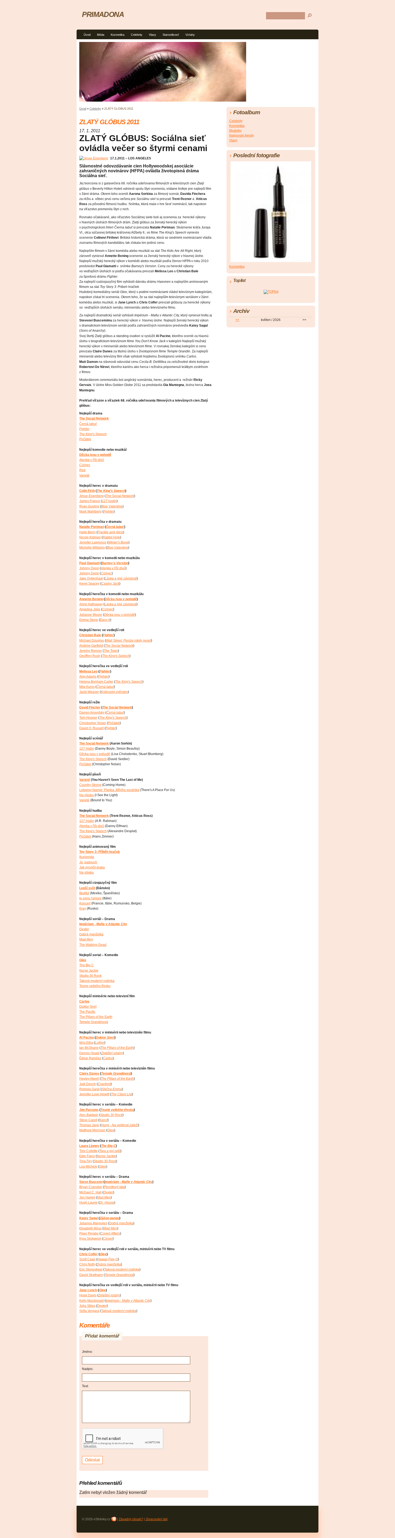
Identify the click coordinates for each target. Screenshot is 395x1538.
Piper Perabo (89, 1233)
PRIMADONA (103, 14)
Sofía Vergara (89, 1311)
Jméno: (87, 1352)
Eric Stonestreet (90, 1269)
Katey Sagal (88, 1218)
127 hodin (86, 748)
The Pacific (87, 1012)
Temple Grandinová (93, 1022)
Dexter (84, 929)
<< (237, 320)
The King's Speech (93, 434)
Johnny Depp (89, 568)
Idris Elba (86, 1043)
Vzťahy (190, 34)
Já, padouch (88, 862)
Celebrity (136, 34)
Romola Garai (89, 1089)
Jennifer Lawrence (92, 542)
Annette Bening (91, 599)
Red (82, 470)
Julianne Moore (90, 615)
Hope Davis (87, 1295)
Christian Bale (90, 635)
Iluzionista (86, 857)
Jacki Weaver (89, 692)
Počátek (85, 439)
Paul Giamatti (89, 563)
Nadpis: (87, 1369)
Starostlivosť (171, 34)
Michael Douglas (91, 640)
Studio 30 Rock (90, 976)
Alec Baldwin (88, 1115)
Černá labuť (88, 424)
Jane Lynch (88, 1290)
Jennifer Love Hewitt (94, 1094)
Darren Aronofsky (92, 712)
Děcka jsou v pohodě (95, 455)
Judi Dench (87, 1084)
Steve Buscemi (91, 1182)
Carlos (84, 1001)
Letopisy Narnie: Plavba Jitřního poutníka (109, 790)
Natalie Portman (91, 527)
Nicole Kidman (90, 537)
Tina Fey (85, 1161)
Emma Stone (88, 620)
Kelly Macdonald (91, 1301)
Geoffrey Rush (89, 656)
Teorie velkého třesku (94, 986)
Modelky (235, 131)
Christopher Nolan (92, 723)
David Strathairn (91, 1275)
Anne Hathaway (91, 604)
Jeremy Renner (90, 651)
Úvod (87, 34)
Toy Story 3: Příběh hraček (99, 852)
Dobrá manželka (91, 934)
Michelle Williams (92, 547)
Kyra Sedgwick (90, 1238)
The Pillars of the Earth (95, 1017)
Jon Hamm (87, 1197)
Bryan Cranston (90, 1187)
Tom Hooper (88, 718)
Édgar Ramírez (90, 1058)
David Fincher (89, 707)
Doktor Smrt (87, 1006)
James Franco (89, 501)
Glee (82, 960)
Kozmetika (117, 34)
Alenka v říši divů (91, 460)
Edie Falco (87, 1156)
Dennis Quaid (89, 1053)
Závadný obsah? (131, 1519)
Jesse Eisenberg (91, 496)
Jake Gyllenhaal (91, 578)
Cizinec (84, 465)
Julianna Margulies (93, 1223)
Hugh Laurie (88, 1202)
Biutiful (84, 893)
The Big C (86, 965)
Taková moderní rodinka (96, 981)
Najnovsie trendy (241, 135)
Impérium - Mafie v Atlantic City (103, 924)
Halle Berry (87, 532)
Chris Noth (87, 1264)
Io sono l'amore (90, 898)
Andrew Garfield (91, 646)
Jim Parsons (89, 1110)
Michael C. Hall (90, 1192)
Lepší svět (87, 888)
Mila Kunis (87, 687)
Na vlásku (86, 795)
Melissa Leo (88, 671)
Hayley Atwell (89, 1079)
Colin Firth (87, 491)
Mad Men (86, 939)
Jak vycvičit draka (92, 867)
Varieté (84, 475)
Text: (85, 1386)
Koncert (85, 903)
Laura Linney (89, 1146)
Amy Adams (87, 676)
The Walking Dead (92, 945)
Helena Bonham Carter (96, 682)
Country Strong (90, 785)
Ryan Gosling (89, 506)
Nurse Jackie (88, 970)
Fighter (84, 429)
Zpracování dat (156, 1519)
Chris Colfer (88, 1254)
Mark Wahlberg (90, 511)
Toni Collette (88, 1151)
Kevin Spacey (89, 583)
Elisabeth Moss (90, 1228)
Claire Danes (89, 1073)
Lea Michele (88, 1166)
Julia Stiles (87, 1306)
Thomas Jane (89, 1125)
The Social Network (94, 418)
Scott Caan (87, 1259)
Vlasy (152, 34)
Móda (100, 34)
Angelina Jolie (89, 609)
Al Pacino (86, 1037)
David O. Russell (91, 728)
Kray (82, 908)
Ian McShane (89, 1048)
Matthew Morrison (92, 1130)
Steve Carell (88, 1120)
